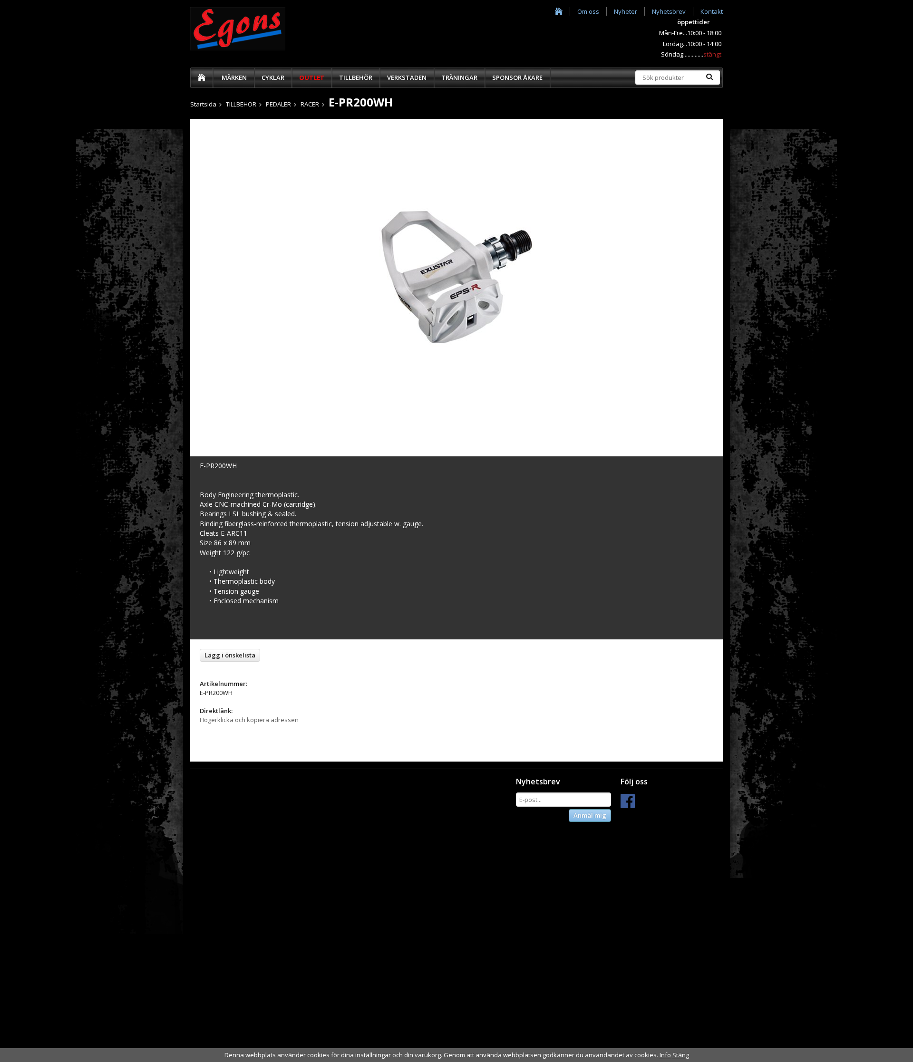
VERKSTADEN (407, 77)
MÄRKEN (234, 77)
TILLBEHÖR (355, 77)
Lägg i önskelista (229, 655)
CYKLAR (273, 77)
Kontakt (711, 11)
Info (665, 1055)
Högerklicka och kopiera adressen (249, 719)
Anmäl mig (589, 815)
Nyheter (625, 11)
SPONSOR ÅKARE (517, 77)
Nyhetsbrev (669, 11)
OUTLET (311, 77)
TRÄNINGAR (459, 77)
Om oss (588, 11)
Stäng (680, 1055)
